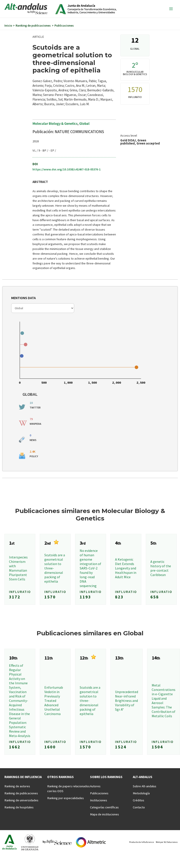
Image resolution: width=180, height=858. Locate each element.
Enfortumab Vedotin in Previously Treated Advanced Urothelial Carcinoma (53, 700)
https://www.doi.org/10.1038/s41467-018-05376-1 (66, 169)
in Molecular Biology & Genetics (135, 73)
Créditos (138, 800)
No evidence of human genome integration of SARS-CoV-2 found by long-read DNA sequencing (90, 568)
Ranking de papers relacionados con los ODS (68, 788)
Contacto (139, 807)
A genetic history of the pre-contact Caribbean (160, 568)
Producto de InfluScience (141, 842)
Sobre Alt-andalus (144, 786)
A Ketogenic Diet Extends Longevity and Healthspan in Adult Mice (125, 568)
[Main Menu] (171, 8)
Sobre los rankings (106, 777)
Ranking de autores (17, 786)
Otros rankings (60, 777)
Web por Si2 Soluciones (167, 842)
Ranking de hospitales (19, 807)
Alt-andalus (142, 777)
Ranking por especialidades (65, 798)
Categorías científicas (104, 807)
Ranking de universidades (21, 800)
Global (84, 123)
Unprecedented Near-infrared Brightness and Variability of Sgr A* (126, 701)
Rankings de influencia (23, 777)
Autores (95, 786)
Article (38, 37)
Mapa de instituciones (104, 814)
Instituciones (98, 800)
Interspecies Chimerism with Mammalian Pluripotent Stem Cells (18, 568)
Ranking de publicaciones (21, 793)
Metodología (141, 793)
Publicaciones (99, 793)
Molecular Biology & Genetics (54, 123)
